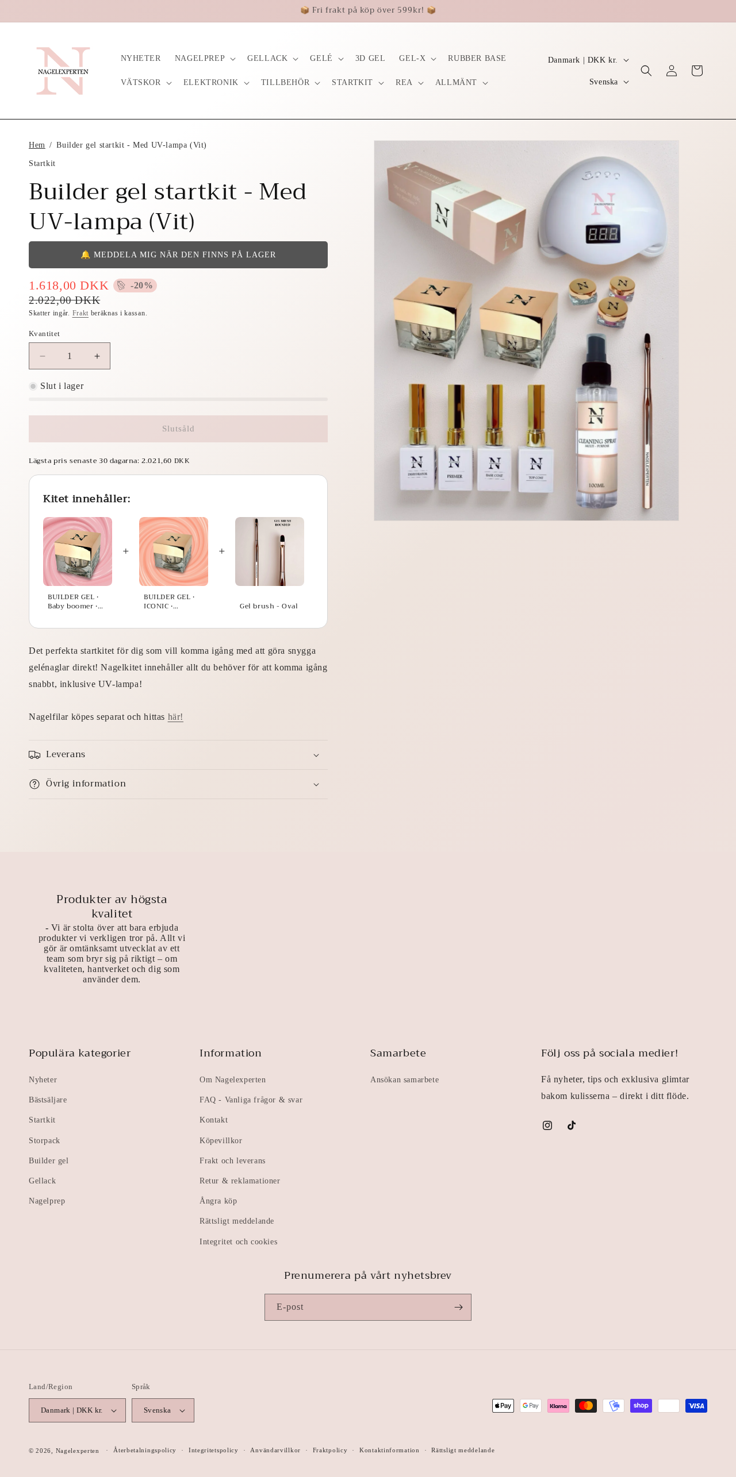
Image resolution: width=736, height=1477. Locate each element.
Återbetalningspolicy (145, 1450)
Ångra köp (218, 1201)
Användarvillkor (275, 1450)
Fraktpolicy (330, 1450)
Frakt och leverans (233, 1160)
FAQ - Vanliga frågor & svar (251, 1100)
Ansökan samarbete (404, 1079)
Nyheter (43, 1079)
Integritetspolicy (214, 1450)
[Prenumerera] (458, 1307)
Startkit (42, 1120)
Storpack (44, 1140)
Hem (37, 144)
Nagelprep (47, 1201)
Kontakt (214, 1120)
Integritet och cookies (238, 1241)
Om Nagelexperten (233, 1079)
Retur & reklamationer (240, 1181)
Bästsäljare (48, 1100)
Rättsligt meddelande (237, 1221)
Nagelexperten (77, 1450)
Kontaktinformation (389, 1450)
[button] (204, 59)
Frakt (80, 313)
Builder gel (49, 1160)
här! (175, 717)
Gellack (42, 1181)
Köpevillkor (221, 1140)
